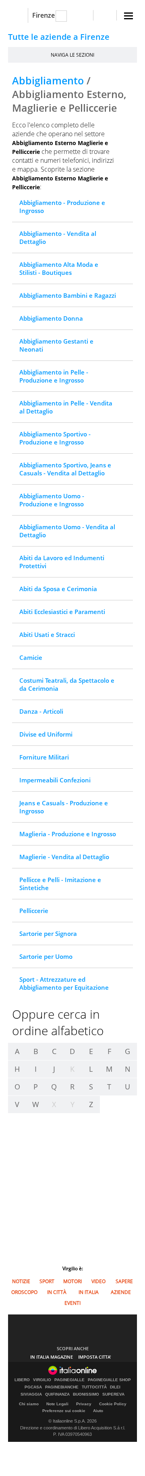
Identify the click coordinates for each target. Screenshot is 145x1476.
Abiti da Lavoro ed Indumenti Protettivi (61, 562)
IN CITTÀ (56, 1292)
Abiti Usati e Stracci (47, 635)
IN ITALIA (89, 1292)
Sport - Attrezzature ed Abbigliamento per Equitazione (64, 983)
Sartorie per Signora (48, 933)
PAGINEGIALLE (69, 1380)
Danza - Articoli (41, 711)
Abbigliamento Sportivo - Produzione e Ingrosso (55, 438)
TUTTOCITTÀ (94, 1387)
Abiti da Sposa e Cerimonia (58, 589)
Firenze (43, 15)
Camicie (30, 657)
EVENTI (72, 1303)
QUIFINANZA (57, 1394)
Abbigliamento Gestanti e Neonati (56, 345)
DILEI (115, 1387)
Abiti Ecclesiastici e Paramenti (62, 612)
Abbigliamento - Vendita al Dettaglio (57, 237)
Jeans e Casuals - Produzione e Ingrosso (63, 807)
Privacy (83, 1404)
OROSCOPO (24, 1292)
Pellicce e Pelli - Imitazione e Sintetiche (60, 884)
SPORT (46, 1281)
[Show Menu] (128, 16)
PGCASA (33, 1387)
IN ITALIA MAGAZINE (51, 1357)
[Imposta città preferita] (18, 15)
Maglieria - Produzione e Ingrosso (67, 834)
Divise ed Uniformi (45, 734)
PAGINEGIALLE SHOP (109, 1380)
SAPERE (124, 1281)
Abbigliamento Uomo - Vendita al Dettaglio (67, 531)
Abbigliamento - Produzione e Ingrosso (62, 207)
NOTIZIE (21, 1281)
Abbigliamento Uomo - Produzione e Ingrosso (51, 500)
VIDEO (98, 1281)
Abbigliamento (48, 80)
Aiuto (98, 1410)
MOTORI (72, 1281)
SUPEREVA (113, 1394)
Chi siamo (29, 1404)
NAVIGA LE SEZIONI (72, 54)
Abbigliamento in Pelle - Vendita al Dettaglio (65, 407)
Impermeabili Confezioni (55, 780)
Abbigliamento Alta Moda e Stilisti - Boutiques (58, 268)
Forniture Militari (44, 757)
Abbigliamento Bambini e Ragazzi (67, 295)
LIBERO (22, 1380)
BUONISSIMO (86, 1394)
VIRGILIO (42, 1380)
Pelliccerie (33, 911)
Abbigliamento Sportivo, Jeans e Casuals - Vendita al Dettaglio (65, 469)
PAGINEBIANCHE (62, 1387)
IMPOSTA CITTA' (94, 1357)
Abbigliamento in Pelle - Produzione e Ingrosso (53, 376)
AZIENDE (121, 1292)
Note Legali (57, 1404)
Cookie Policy (112, 1404)
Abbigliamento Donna (51, 318)
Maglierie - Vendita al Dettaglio (64, 857)
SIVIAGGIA (31, 1394)
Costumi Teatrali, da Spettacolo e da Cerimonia (66, 684)
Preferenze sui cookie (63, 1410)
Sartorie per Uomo (45, 956)
